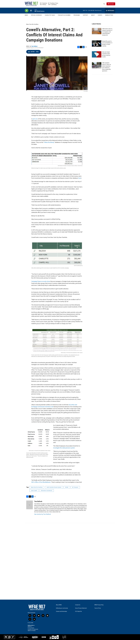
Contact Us (77, 604)
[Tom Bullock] (29, 505)
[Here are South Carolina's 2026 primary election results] (96, 54)
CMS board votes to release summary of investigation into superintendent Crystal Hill (107, 32)
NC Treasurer (75, 487)
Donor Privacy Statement (81, 608)
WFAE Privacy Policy (99, 604)
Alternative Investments (46, 490)
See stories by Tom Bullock (42, 514)
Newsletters (109, 15)
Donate (111, 4)
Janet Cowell (34, 490)
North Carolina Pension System (54, 487)
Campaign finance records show (40, 281)
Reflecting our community (62, 608)
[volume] (31, 10)
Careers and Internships (61, 611)
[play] (26, 10)
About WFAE (59, 604)
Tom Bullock (34, 46)
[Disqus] (70, 542)
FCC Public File (78, 611)
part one (35, 119)
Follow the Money (49, 142)
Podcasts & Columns (64, 15)
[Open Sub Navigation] (29, 15)
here (79, 178)
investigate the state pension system (64, 448)
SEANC (66, 487)
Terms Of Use (97, 608)
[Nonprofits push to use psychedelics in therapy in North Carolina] (96, 43)
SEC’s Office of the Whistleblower (41, 482)
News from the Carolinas (32, 24)
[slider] (33, 10)
